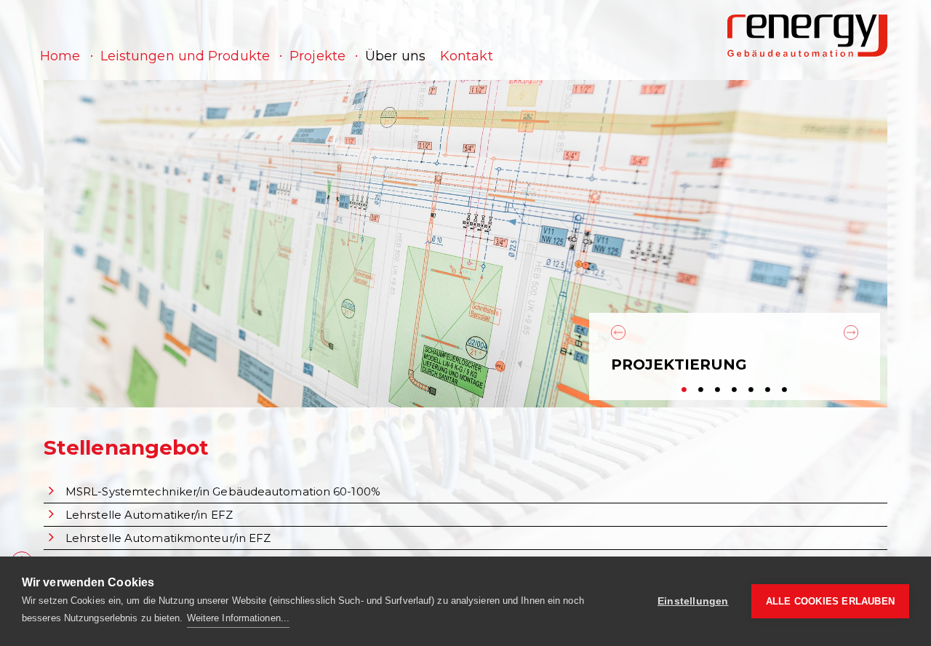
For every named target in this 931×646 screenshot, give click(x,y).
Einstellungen (693, 601)
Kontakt (466, 56)
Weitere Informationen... (238, 618)
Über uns (395, 56)
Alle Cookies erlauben (830, 601)
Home (60, 56)
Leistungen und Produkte (185, 56)
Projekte (317, 56)
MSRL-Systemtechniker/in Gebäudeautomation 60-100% (222, 491)
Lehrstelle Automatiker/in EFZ (149, 515)
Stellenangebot (126, 447)
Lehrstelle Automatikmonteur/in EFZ (168, 538)
